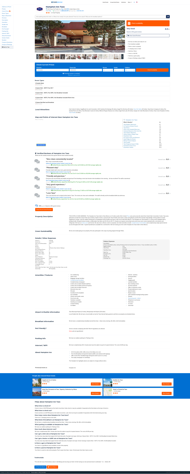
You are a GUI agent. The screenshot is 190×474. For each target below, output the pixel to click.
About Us (8, 472)
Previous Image (39, 36)
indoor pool (85, 222)
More (129, 2)
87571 (67, 9)
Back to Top (6, 47)
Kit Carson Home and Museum (132, 137)
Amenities (4, 22)
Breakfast (4, 26)
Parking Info (5, 31)
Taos (62, 9)
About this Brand (6, 35)
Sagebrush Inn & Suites (49, 380)
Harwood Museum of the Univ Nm (132, 131)
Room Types (5, 13)
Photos (4, 9)
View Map (48, 10)
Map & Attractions (6, 15)
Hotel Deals (105, 2)
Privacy (20, 472)
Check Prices (5, 11)
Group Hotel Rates (114, 2)
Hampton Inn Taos (131, 120)
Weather (4, 40)
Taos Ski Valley (138, 109)
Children (127, 67)
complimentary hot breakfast (138, 222)
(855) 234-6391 (42, 472)
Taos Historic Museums (130, 132)
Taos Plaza (126, 127)
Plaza (128, 216)
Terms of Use (14, 472)
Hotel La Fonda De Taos (120, 389)
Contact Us (3, 472)
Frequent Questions (7, 42)
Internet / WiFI (5, 33)
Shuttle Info (5, 24)
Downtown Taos (128, 136)
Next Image (120, 36)
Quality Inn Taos (118, 380)
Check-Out (73, 67)
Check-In (38, 67)
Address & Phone (6, 6)
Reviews (4, 18)
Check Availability (152, 70)
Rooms (105, 67)
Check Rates (52, 467)
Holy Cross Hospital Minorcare (132, 129)
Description (5, 20)
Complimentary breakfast (77, 280)
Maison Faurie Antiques (130, 140)
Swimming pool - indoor (134, 298)
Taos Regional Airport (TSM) (131, 144)
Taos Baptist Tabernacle (130, 124)
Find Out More (41, 467)
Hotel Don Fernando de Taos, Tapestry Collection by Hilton (59, 389)
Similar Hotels (5, 38)
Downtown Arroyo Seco (130, 145)
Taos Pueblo (72, 112)
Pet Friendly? (5, 29)
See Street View (41, 144)
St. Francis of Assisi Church (131, 126)
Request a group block (74, 75)
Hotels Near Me (26, 472)
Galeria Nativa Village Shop (131, 134)
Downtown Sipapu (128, 147)
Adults (116, 67)
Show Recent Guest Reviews (44, 209)
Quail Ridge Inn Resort (130, 139)
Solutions (123, 2)
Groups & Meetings (7, 44)
